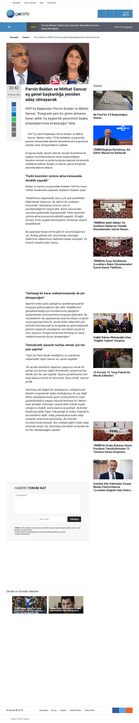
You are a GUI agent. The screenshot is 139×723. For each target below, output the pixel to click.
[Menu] (101, 13)
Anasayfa (44, 710)
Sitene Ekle (51, 3)
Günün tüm (123, 27)
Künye (54, 710)
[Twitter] (14, 109)
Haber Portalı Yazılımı (20, 719)
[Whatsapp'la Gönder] (14, 119)
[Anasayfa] (7, 3)
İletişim (63, 710)
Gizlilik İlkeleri (75, 710)
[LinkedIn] (14, 114)
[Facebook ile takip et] (115, 710)
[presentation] (16, 27)
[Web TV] (124, 2)
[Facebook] (14, 104)
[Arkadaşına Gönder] (14, 124)
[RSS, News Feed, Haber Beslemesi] (129, 710)
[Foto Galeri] (131, 2)
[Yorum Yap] (14, 134)
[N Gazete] (17, 13)
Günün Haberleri (30, 3)
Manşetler (16, 3)
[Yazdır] (14, 129)
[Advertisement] (57, 268)
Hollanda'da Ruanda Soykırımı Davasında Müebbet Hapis (67, 27)
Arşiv (42, 3)
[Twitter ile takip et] (122, 710)
